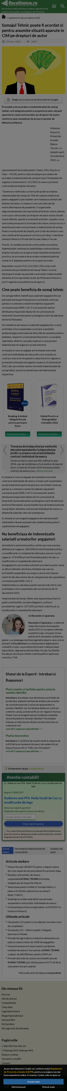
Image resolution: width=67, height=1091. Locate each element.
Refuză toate (48, 1087)
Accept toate (33, 1081)
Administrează (19, 1087)
